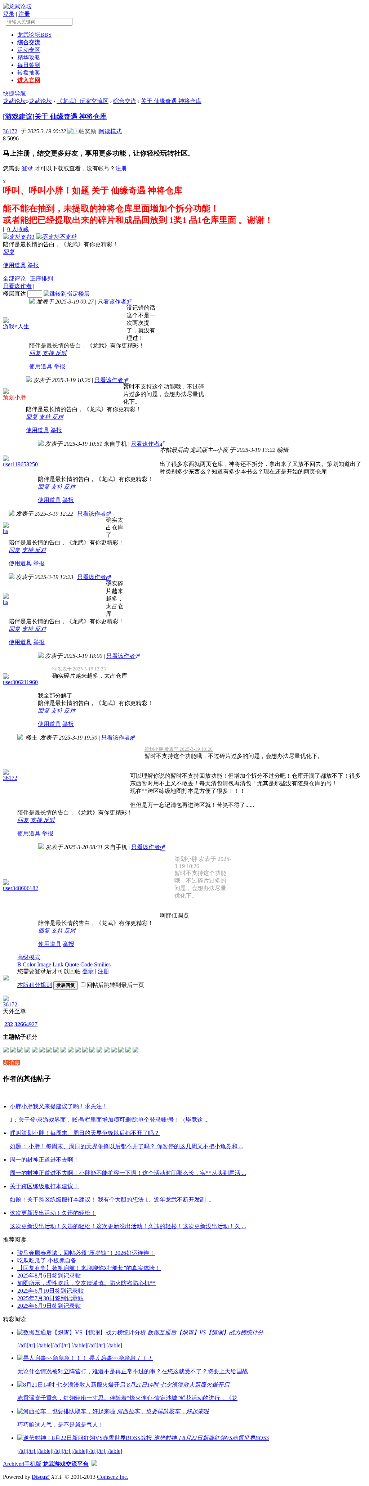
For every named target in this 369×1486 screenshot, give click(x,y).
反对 (61, 353)
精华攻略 (28, 57)
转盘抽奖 (28, 72)
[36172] (6, 999)
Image (44, 964)
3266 (20, 1024)
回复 (8, 252)
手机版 (32, 1464)
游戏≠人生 (16, 326)
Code (86, 964)
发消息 (11, 1063)
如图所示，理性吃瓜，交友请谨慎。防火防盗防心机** (86, 1283)
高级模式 (28, 957)
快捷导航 (14, 93)
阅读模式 (110, 131)
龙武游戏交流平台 (66, 1464)
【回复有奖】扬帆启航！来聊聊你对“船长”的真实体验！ (89, 1268)
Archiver (13, 1464)
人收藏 (18, 229)
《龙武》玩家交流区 (82, 101)
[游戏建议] (19, 116)
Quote (72, 964)
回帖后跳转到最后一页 (115, 985)
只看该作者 (17, 286)
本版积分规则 (34, 985)
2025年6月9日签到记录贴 (49, 1306)
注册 (24, 14)
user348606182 (20, 888)
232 (8, 1024)
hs (5, 531)
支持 (48, 353)
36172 (10, 131)
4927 (31, 1024)
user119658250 (20, 464)
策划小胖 (14, 397)
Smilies (102, 964)
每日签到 (28, 65)
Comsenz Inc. (112, 1477)
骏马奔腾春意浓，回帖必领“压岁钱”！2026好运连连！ (86, 1253)
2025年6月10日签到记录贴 (50, 1291)
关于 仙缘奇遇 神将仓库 (171, 101)
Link (58, 964)
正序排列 (41, 278)
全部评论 (14, 278)
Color (29, 964)
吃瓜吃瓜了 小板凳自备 (46, 1260)
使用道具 (14, 265)
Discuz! (41, 1477)
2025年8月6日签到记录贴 (49, 1275)
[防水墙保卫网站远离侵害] (94, 1464)
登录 (8, 14)
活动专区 (28, 50)
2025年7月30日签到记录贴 (50, 1298)
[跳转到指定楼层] (67, 294)
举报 (33, 265)
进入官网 (28, 80)
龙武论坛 (34, 35)
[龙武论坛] (17, 6)
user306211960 (20, 682)
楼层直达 (14, 294)
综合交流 (28, 42)
